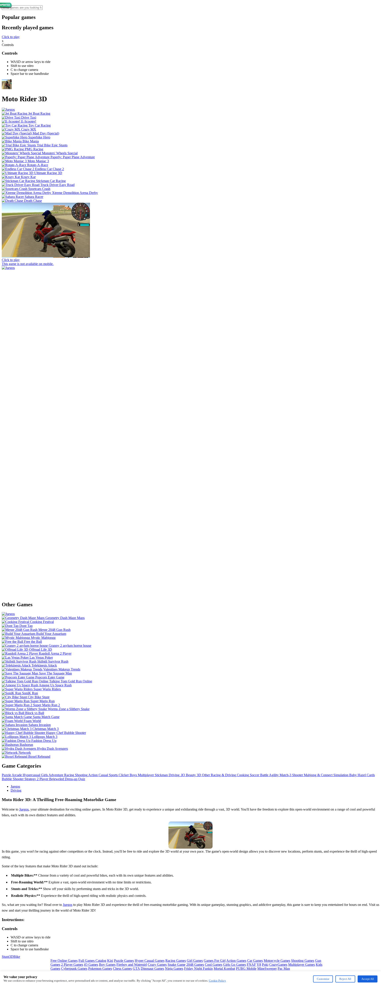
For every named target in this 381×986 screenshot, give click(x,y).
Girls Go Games (234, 964)
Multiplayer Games (301, 964)
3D (11, 956)
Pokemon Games (100, 968)
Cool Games (213, 964)
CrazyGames (278, 964)
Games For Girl (215, 960)
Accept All (367, 978)
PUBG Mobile (246, 968)
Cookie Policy (217, 980)
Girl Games (195, 960)
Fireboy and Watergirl (131, 964)
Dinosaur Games (152, 968)
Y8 (259, 964)
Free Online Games (64, 960)
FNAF (251, 964)
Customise (323, 978)
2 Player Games (72, 964)
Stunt (5, 956)
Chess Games (122, 968)
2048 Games (195, 964)
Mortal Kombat (224, 968)
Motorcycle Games (277, 960)
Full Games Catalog (92, 960)
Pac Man (284, 968)
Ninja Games (174, 968)
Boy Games (107, 964)
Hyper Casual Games (149, 960)
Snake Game (176, 964)
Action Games (236, 960)
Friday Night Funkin (198, 968)
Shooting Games (302, 960)
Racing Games (175, 960)
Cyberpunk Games (74, 968)
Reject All (345, 978)
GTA (136, 968)
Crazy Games (157, 964)
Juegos (15, 786)
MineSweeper (267, 968)
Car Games (255, 960)
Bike (16, 956)
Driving (16, 790)
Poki (265, 964)
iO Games (91, 964)
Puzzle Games (124, 960)
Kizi (110, 960)
